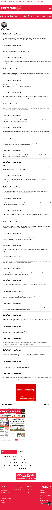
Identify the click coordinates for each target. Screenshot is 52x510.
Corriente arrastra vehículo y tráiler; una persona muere (19, 466)
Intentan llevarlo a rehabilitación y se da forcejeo (17, 459)
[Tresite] (44, 503)
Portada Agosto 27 (4, 446)
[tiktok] (50, 1)
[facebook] (44, 1)
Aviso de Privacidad (18, 487)
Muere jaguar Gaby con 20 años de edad (15, 469)
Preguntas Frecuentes (6, 498)
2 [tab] (24, 444)
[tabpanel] (26, 427)
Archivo (2, 500)
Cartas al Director (18, 489)
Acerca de (3, 496)
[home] (11, 8)
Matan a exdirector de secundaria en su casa (16, 462)
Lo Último (21, 451)
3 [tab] (27, 444)
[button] (26, 424)
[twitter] (47, 1)
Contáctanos (4, 490)
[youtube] (31, 489)
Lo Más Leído (6, 451)
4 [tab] (30, 444)
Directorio (3, 502)
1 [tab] (22, 444)
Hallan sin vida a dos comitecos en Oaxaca (15, 456)
